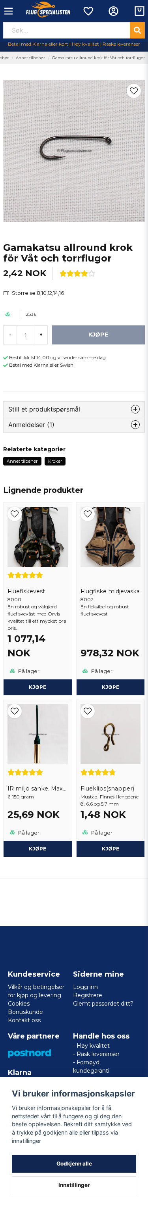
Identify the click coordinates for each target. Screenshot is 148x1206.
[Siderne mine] (113, 11)
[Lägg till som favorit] (87, 11)
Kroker (55, 461)
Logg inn (85, 987)
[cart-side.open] (139, 11)
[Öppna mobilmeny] (8, 11)
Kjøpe (37, 687)
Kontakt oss (24, 1020)
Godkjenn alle (74, 1163)
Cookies (19, 1003)
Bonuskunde (25, 1012)
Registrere (87, 995)
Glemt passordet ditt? (103, 1003)
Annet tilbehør (30, 57)
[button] (134, 91)
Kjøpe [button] (37, 849)
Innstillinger (74, 1185)
